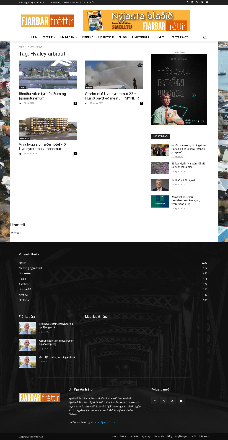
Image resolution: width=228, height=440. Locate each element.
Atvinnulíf (24, 138)
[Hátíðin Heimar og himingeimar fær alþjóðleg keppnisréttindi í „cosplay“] (160, 150)
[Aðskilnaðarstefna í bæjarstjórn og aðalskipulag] (27, 345)
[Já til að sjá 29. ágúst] (160, 185)
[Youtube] (207, 3)
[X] (197, 3)
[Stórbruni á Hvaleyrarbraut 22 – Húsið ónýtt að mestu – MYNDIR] (114, 75)
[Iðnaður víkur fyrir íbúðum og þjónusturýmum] (48, 75)
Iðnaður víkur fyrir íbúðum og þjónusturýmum (42, 96)
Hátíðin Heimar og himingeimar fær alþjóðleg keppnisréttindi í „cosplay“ (189, 149)
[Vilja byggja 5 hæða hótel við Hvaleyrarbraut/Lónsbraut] (48, 125)
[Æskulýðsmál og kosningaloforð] (27, 362)
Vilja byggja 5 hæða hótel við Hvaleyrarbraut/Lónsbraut (42, 146)
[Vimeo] (202, 3)
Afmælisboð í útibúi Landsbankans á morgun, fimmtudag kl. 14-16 (186, 200)
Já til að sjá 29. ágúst (183, 180)
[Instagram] (192, 3)
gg (20, 103)
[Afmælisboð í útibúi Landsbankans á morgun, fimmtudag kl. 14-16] (160, 201)
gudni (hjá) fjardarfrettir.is (103, 422)
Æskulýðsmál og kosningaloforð (57, 357)
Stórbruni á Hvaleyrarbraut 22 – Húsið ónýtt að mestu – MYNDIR (112, 96)
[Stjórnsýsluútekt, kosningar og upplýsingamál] (27, 328)
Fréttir (22, 88)
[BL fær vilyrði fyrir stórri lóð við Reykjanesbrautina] (160, 168)
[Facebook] (187, 3)
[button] (205, 37)
